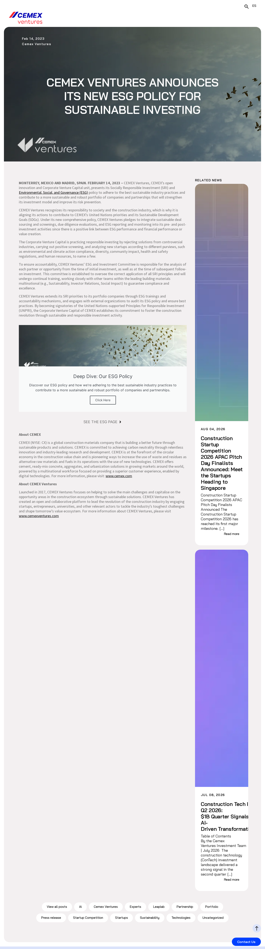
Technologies (180, 918)
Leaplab (159, 907)
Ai (80, 907)
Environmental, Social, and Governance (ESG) (53, 192)
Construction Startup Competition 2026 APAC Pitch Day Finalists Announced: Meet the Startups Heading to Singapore (222, 463)
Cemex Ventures (106, 907)
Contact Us (246, 942)
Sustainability (149, 918)
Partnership (185, 907)
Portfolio (211, 907)
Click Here (103, 400)
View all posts (57, 907)
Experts (135, 907)
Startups (121, 918)
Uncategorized (213, 918)
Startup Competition (88, 918)
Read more (232, 534)
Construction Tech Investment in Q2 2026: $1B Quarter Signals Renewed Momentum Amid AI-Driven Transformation (222, 816)
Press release (51, 918)
